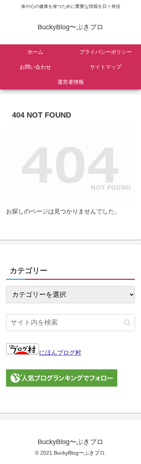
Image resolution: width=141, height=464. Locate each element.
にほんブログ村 (60, 352)
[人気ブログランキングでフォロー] (61, 384)
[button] (127, 322)
